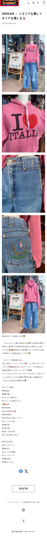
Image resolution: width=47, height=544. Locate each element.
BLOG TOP (23, 488)
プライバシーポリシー (14, 502)
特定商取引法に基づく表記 (31, 502)
